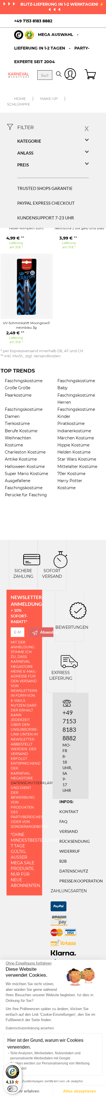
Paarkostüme (18, 395)
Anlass (25, 152)
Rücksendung (74, 841)
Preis (23, 164)
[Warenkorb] (91, 75)
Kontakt (68, 811)
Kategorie (29, 141)
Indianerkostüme (74, 430)
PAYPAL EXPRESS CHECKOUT (46, 203)
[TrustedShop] (24, 34)
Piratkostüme (71, 423)
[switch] (12, 1089)
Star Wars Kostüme (76, 459)
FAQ (63, 821)
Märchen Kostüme (75, 437)
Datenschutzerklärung (35, 783)
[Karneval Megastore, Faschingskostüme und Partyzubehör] (18, 74)
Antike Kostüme (21, 459)
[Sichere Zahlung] (31, 559)
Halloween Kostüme (25, 466)
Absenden (46, 632)
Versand (68, 831)
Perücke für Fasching (26, 494)
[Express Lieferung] (69, 660)
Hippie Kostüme (73, 445)
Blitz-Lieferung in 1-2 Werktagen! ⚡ (62, 4)
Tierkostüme (17, 423)
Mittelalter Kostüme (77, 466)
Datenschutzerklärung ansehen (30, 1028)
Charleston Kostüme (25, 452)
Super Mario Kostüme (26, 473)
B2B (63, 861)
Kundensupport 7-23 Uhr (45, 217)
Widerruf (69, 851)
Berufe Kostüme (21, 430)
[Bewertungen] (78, 610)
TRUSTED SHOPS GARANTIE (45, 188)
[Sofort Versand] (60, 559)
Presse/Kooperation (81, 880)
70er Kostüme (71, 473)
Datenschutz (73, 871)
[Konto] (70, 75)
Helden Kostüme (73, 452)
